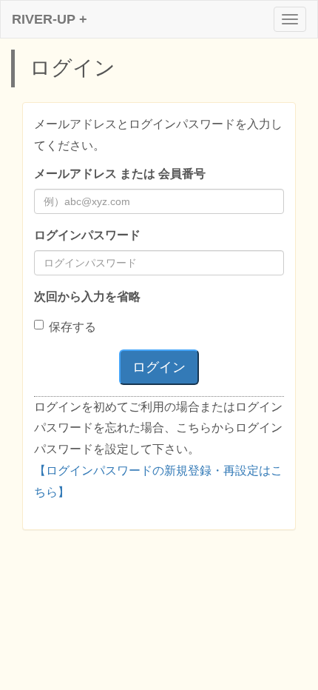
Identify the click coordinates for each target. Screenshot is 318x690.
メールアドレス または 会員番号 (120, 173)
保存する (72, 327)
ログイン (159, 367)
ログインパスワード (87, 235)
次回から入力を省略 (87, 296)
